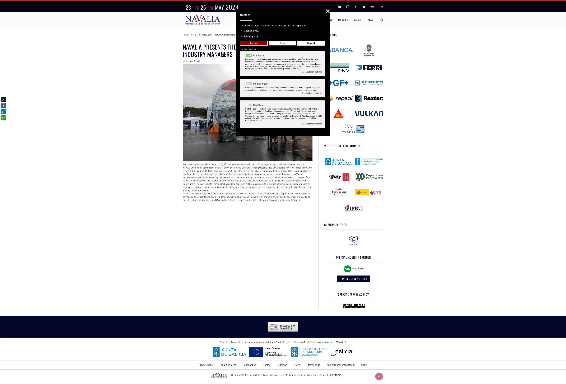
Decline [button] (254, 43)
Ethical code (313, 364)
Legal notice (249, 364)
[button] (381, 19)
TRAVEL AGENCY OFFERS (353, 278)
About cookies (228, 364)
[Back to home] (203, 19)
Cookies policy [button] (251, 30)
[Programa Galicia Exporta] (283, 352)
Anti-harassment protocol (341, 364)
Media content (260, 84)
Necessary (258, 55)
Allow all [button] (311, 43)
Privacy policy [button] (251, 36)
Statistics (258, 105)
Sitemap (282, 364)
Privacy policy (206, 364)
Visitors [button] (358, 19)
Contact (267, 364)
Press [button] (370, 19)
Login (364, 364)
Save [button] (282, 43)
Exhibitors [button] (343, 19)
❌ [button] (328, 11)
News (297, 364)
